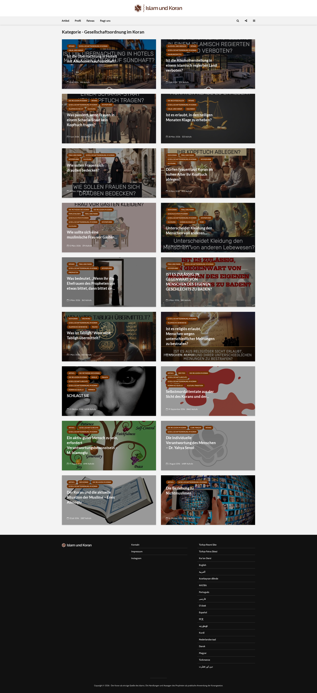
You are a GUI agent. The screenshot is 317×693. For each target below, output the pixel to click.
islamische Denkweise (78, 327)
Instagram (136, 558)
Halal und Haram (76, 50)
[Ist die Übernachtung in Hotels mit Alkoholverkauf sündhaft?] (109, 63)
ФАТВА (203, 585)
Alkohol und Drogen (177, 46)
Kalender (191, 109)
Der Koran (172, 155)
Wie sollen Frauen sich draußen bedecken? (85, 167)
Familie (94, 377)
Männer (91, 390)
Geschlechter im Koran (79, 218)
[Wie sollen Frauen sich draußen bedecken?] (109, 172)
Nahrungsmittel (175, 54)
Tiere (202, 222)
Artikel (65, 20)
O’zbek (202, 605)
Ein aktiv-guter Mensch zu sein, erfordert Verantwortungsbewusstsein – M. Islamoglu (92, 445)
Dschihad (86, 319)
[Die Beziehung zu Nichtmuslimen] (208, 499)
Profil (78, 20)
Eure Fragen (196, 428)
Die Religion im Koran (78, 101)
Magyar (203, 653)
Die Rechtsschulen (176, 101)
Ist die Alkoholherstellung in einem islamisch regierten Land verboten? (191, 65)
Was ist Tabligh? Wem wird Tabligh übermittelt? (88, 335)
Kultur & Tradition (195, 385)
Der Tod (181, 373)
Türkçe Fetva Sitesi (208, 551)
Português (204, 592)
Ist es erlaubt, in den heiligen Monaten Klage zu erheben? (189, 117)
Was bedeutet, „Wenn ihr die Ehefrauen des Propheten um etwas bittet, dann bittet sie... (91, 283)
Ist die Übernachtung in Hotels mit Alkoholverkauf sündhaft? (92, 58)
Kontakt (135, 544)
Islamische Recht (76, 109)
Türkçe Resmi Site (207, 544)
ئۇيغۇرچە (203, 625)
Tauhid (95, 327)
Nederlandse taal (207, 639)
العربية (202, 571)
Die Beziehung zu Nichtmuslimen (180, 490)
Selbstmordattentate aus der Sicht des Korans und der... (190, 394)
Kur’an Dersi (205, 558)
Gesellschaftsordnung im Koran (93, 46)
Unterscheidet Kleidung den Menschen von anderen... (189, 230)
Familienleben (75, 214)
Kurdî (201, 632)
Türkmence (204, 659)
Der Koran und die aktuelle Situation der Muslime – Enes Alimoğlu (91, 497)
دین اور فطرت (206, 666)
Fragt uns (105, 20)
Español (203, 612)
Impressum (136, 551)
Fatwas (90, 20)
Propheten (73, 272)
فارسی (202, 598)
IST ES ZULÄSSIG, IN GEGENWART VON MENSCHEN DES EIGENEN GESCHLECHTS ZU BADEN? (189, 281)
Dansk (202, 646)
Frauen (105, 377)
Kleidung (92, 109)
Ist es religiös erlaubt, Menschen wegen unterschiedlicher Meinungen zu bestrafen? (190, 336)
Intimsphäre (107, 105)
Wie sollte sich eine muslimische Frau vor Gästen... (92, 234)
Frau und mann (75, 155)
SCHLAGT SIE (78, 395)
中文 (201, 619)
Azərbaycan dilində (208, 578)
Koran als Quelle (187, 222)
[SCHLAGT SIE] (109, 390)
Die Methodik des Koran (79, 210)
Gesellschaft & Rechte (78, 381)
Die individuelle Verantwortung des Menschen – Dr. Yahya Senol (191, 443)
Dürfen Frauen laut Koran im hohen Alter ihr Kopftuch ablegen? (189, 174)
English (202, 565)
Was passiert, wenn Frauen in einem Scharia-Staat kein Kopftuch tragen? (91, 120)
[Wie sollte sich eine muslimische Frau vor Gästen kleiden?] (109, 227)
